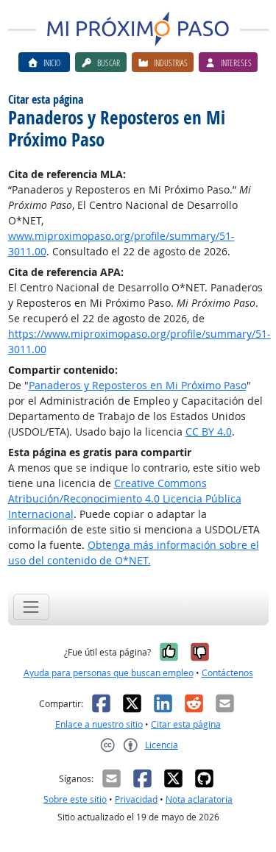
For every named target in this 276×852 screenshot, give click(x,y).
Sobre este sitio (75, 799)
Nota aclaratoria (199, 799)
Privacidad (136, 799)
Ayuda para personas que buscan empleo (109, 673)
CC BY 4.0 (208, 432)
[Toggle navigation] (31, 607)
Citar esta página (186, 724)
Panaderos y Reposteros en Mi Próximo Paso (138, 385)
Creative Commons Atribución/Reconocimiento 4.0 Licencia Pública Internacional (124, 498)
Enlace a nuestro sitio (99, 724)
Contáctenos (227, 673)
